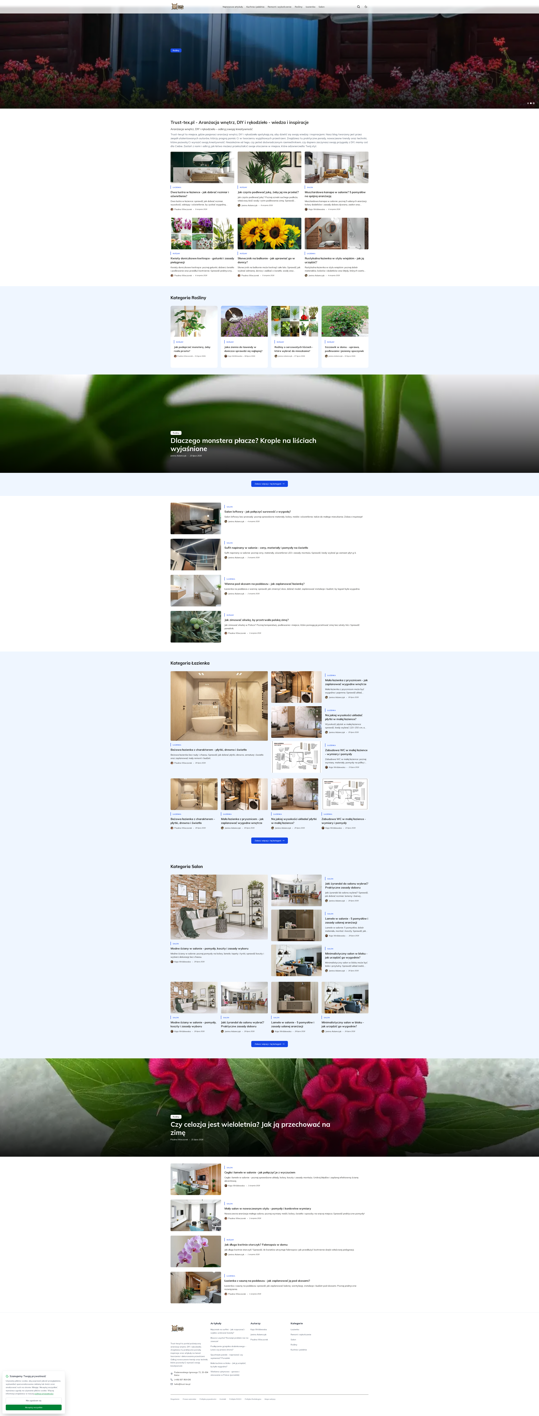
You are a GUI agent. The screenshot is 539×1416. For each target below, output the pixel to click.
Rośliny (298, 6)
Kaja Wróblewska (259, 1329)
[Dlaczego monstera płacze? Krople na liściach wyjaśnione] (269, 424)
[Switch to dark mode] (365, 6)
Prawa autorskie (189, 1399)
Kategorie (297, 1323)
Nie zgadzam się (33, 1400)
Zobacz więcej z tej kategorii (268, 484)
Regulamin (175, 1399)
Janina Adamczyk (178, 83)
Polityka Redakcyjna (253, 1399)
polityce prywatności (44, 1393)
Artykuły (216, 1323)
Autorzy (256, 1323)
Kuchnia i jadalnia (255, 6)
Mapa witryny (270, 1399)
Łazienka (310, 6)
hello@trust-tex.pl (182, 1384)
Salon (322, 6)
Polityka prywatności (208, 1399)
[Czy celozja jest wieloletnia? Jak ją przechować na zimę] (269, 1107)
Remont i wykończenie (279, 6)
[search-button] (358, 6)
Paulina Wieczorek (179, 1139)
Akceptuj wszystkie (33, 1407)
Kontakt (223, 1399)
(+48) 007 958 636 (182, 1379)
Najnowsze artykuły (233, 6)
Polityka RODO (235, 1399)
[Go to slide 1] (528, 103)
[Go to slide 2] (531, 103)
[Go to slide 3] (534, 103)
